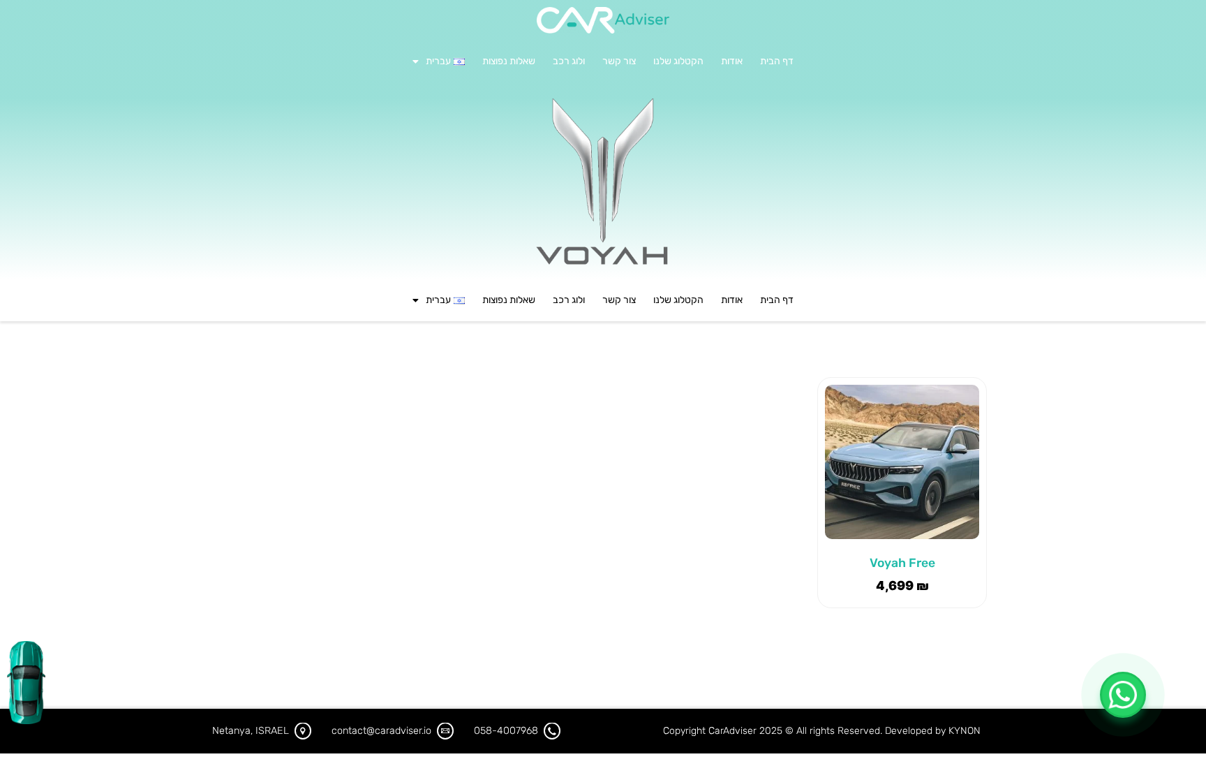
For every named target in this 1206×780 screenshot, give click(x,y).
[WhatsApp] (1123, 695)
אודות (732, 61)
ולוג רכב (569, 61)
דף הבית (777, 61)
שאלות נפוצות (508, 61)
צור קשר (619, 61)
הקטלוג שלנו (678, 61)
